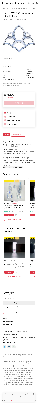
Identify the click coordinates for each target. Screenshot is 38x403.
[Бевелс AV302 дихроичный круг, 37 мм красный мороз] (14, 247)
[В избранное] (15, 215)
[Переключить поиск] (33, 2)
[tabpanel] (19, 154)
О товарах (6, 324)
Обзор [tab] (6, 134)
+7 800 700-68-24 (8, 331)
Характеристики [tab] (18, 135)
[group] (19, 39)
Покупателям (8, 321)
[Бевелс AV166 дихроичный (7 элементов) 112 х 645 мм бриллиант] (14, 190)
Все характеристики (9, 79)
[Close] (33, 394)
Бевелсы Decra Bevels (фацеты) (13, 167)
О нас (5, 318)
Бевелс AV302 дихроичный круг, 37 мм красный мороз (14, 263)
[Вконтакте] (9, 346)
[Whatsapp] (14, 346)
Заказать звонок (22, 331)
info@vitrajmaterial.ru (10, 335)
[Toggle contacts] (29, 2)
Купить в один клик (14, 219)
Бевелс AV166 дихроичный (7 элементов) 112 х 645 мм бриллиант (13, 207)
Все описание (7, 88)
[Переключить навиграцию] (2, 2)
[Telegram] (4, 346)
